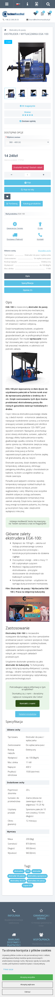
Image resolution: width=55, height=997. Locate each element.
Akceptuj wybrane (27, 984)
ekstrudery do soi (17, 880)
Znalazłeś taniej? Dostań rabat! (27, 167)
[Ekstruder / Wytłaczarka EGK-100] (27, 61)
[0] (35, 14)
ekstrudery (18, 871)
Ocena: (27, 112)
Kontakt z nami (27, 703)
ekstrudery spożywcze (37, 876)
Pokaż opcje (8, 969)
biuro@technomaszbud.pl (39, 19)
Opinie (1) (27, 290)
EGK (28, 871)
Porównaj (12, 203)
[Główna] (5, 30)
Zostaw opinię (29, 121)
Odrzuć (27, 992)
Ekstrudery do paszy (36, 880)
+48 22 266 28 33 (12, 19)
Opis (27, 276)
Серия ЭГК (27, 885)
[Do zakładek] (7, 196)
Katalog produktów (32, 203)
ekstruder (37, 871)
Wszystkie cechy (44, 250)
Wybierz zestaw (13, 137)
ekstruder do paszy (17, 876)
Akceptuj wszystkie (27, 977)
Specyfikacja (27, 283)
